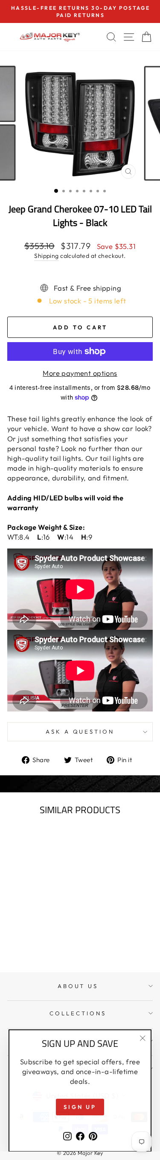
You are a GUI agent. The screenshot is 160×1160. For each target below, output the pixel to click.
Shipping (46, 256)
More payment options (80, 373)
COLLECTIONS (77, 1013)
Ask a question (80, 731)
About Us (78, 986)
